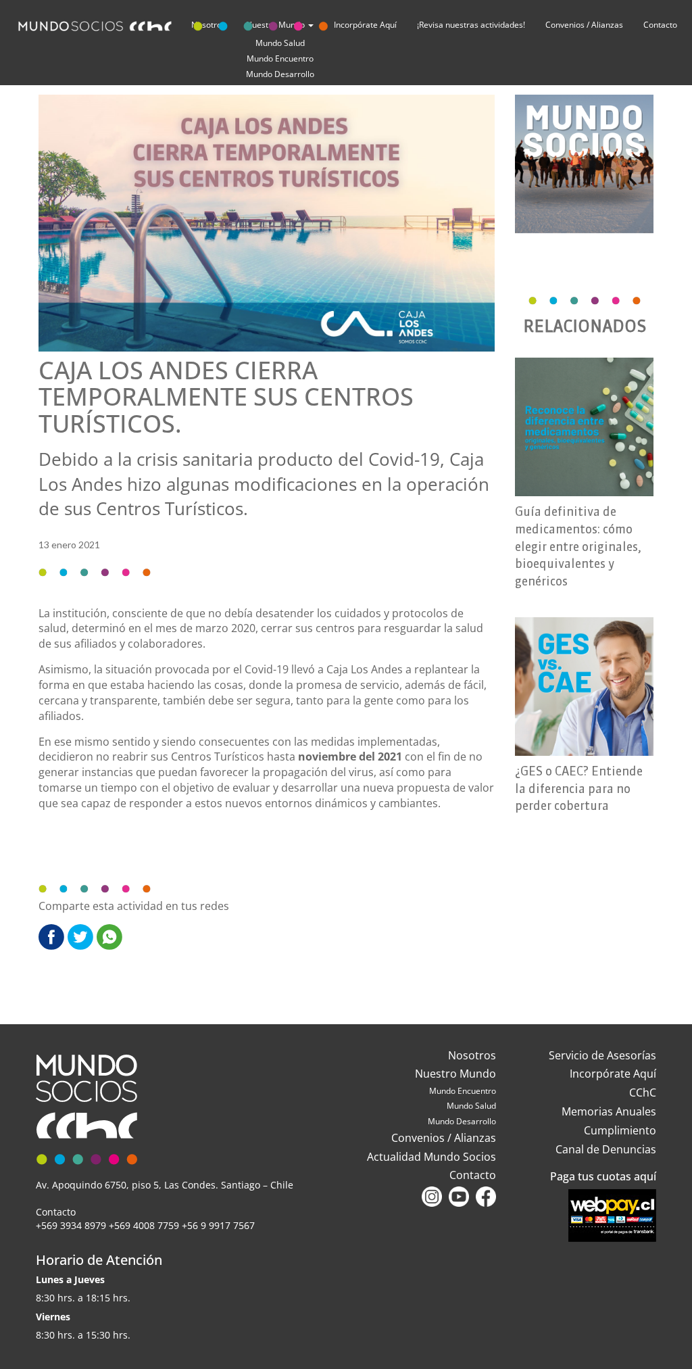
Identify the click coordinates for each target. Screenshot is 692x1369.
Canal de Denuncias (605, 1149)
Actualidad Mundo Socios (431, 1156)
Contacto (660, 24)
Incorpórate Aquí (613, 1073)
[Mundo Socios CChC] (175, 23)
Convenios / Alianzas (584, 24)
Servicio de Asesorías (602, 1055)
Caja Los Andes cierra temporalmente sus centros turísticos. (226, 397)
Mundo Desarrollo (280, 74)
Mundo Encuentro (280, 58)
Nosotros (472, 1055)
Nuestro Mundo (455, 1073)
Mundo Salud (471, 1105)
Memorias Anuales (609, 1111)
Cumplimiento (620, 1130)
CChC (642, 1092)
